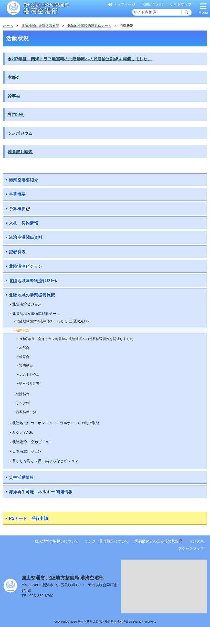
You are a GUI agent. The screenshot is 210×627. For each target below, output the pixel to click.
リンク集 (196, 541)
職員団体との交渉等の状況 (157, 541)
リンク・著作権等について (107, 541)
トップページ (124, 4)
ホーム (8, 26)
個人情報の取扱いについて (57, 541)
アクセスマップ (191, 548)
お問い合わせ (153, 4)
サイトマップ (181, 4)
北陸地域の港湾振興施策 (40, 26)
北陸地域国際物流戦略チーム (89, 26)
